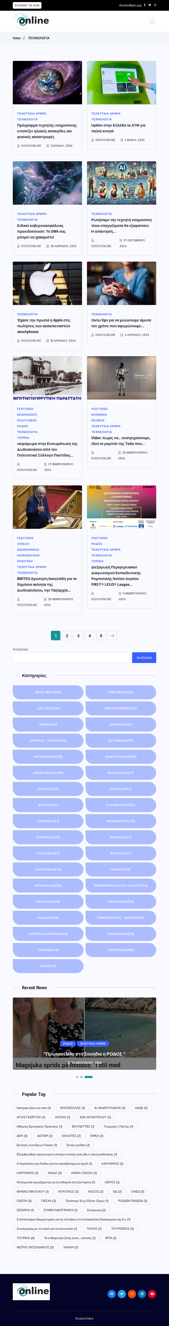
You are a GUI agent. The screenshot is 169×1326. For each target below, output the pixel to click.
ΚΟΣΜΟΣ (120, 837)
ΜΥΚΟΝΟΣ (68, 1191)
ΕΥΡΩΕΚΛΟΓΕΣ (120, 805)
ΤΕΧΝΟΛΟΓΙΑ (39, 38)
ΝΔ (117, 1191)
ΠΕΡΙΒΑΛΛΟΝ (48, 885)
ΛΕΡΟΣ (112, 1182)
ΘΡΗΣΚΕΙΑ (48, 821)
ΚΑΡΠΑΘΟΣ (27, 1173)
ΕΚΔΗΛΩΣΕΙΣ (121, 772)
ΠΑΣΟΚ (24, 1201)
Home (17, 38)
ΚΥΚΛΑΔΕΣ (48, 853)
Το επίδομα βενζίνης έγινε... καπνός (69, 1238)
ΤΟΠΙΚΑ (48, 950)
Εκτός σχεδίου (78, 1145)
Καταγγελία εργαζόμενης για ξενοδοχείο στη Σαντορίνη (56, 1182)
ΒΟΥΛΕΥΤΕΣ (83, 1126)
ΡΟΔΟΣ (48, 917)
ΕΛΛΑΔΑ (121, 789)
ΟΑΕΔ (137, 1191)
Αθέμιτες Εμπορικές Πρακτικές (39, 1126)
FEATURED (120, 692)
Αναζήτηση (20, 649)
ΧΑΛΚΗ (70, 1247)
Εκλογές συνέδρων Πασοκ (37, 1145)
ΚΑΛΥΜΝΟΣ (112, 1163)
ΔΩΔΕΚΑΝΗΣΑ (48, 772)
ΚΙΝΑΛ (55, 1173)
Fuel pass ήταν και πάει (34, 1108)
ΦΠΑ (110, 1238)
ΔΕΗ (22, 1135)
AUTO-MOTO (48, 692)
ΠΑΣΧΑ (48, 1201)
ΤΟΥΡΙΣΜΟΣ (121, 950)
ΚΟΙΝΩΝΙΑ (48, 837)
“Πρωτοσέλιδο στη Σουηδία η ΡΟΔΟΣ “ (84, 1054)
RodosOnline (31, 145)
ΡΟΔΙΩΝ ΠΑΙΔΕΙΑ (132, 1201)
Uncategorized (121, 708)
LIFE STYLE (48, 708)
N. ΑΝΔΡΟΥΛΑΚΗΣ (110, 1108)
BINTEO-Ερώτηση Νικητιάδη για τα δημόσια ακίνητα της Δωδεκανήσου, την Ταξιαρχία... (47, 584)
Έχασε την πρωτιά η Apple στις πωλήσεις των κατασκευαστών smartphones (43, 326)
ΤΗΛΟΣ (94, 1228)
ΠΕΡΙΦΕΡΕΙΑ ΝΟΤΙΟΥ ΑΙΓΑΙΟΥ (121, 885)
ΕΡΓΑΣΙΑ (48, 805)
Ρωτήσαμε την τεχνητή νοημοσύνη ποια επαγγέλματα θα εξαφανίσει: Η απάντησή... (121, 225)
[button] (77, 1077)
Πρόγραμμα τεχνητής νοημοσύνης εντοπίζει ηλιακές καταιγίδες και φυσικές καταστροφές (47, 131)
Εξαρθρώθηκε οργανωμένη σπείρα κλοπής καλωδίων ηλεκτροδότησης (67, 1154)
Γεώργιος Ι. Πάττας (118, 1126)
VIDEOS (48, 724)
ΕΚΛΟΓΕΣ (48, 789)
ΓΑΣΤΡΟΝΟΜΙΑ (48, 756)
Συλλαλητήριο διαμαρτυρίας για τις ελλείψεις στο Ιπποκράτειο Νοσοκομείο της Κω (73, 1219)
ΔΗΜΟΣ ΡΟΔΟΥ (121, 756)
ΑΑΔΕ (141, 1108)
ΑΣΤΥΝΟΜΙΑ (121, 740)
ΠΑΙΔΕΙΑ (121, 869)
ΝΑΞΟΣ (95, 1191)
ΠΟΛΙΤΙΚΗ (48, 901)
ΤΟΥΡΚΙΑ (25, 1238)
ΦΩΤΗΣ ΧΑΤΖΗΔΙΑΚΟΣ (35, 1247)
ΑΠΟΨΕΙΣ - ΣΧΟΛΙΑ (48, 740)
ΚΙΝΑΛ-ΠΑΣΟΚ (84, 1173)
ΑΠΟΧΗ (62, 1117)
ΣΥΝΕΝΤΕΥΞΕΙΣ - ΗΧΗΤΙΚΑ (120, 917)
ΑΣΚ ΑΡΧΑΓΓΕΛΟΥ (95, 1117)
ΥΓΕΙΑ (48, 966)
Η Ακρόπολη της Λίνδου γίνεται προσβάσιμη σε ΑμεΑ (54, 1163)
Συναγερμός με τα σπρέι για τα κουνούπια (47, 1228)
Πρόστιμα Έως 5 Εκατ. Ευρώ (87, 1201)
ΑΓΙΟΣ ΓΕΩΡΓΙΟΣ (31, 1117)
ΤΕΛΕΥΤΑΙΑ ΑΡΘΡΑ (48, 934)
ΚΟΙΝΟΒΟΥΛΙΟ (120, 821)
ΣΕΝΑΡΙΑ (25, 1210)
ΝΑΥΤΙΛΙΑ (120, 853)
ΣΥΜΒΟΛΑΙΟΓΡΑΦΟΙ (60, 1210)
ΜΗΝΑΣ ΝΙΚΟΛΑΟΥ (33, 1191)
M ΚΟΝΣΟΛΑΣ (72, 1108)
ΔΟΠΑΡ (44, 1135)
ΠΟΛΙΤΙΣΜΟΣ (121, 901)
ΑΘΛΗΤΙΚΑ (120, 724)
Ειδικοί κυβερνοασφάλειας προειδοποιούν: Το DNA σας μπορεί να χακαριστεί (41, 231)
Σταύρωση (96, 1210)
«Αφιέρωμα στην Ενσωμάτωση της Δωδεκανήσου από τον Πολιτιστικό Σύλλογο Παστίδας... (47, 449)
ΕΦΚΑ (96, 1135)
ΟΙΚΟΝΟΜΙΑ (48, 869)
